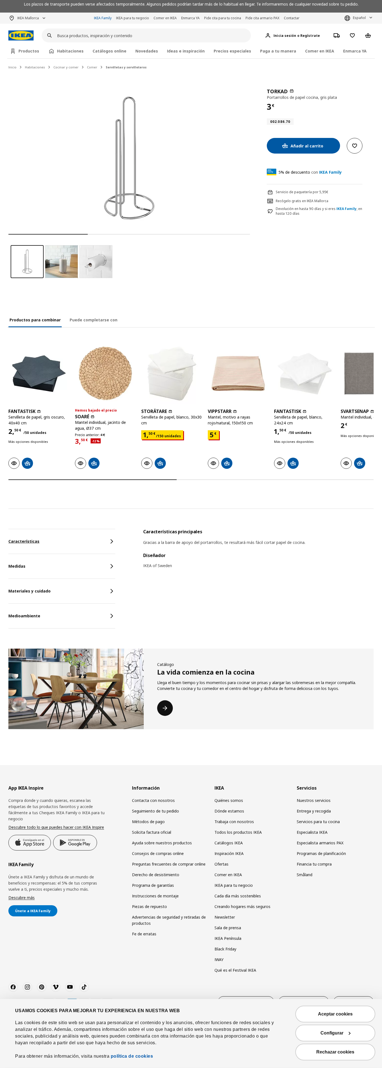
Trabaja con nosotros (234, 821)
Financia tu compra (314, 864)
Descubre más (21, 897)
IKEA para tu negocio (132, 18)
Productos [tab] (28, 51)
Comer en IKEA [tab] (319, 51)
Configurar (331, 1033)
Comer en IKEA (165, 18)
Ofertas (221, 864)
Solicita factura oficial (151, 832)
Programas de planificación (321, 853)
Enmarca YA (190, 18)
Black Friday (225, 949)
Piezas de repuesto (149, 906)
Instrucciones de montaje (155, 896)
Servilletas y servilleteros (126, 67)
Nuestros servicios (314, 800)
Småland (304, 874)
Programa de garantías (153, 885)
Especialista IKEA (312, 832)
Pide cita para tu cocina (222, 18)
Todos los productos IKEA (238, 832)
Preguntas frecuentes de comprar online (169, 864)
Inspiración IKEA (229, 853)
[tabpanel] (258, 552)
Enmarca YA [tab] (355, 51)
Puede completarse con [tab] (93, 319)
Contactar (292, 18)
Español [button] (359, 17)
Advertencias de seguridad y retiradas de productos (169, 920)
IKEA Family (103, 18)
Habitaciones (35, 67)
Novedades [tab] (146, 51)
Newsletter (224, 917)
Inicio (12, 67)
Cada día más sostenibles (237, 896)
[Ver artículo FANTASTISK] (38, 373)
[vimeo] (55, 987)
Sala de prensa (227, 927)
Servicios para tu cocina (318, 821)
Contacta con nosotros (153, 800)
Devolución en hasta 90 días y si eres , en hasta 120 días (319, 211)
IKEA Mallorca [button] (28, 18)
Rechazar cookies (335, 1052)
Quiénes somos (228, 800)
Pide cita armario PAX (262, 18)
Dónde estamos (229, 811)
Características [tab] (23, 541)
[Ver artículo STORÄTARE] (171, 373)
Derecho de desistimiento (155, 874)
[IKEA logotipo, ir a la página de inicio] (21, 35)
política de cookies (132, 1056)
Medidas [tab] (16, 566)
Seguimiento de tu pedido (155, 811)
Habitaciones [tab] (70, 51)
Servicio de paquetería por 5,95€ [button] (302, 192)
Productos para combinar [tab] (35, 319)
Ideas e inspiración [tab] (186, 51)
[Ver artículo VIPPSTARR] (238, 373)
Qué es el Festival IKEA (235, 970)
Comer (92, 67)
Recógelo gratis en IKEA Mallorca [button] (302, 201)
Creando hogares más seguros (242, 906)
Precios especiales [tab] (232, 51)
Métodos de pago (148, 821)
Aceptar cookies (335, 1014)
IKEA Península (227, 938)
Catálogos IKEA (228, 842)
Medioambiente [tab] (24, 615)
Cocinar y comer (66, 67)
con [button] (310, 172)
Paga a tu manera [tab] (278, 51)
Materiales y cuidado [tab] (29, 591)
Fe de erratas (144, 933)
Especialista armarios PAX (320, 842)
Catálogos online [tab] (109, 51)
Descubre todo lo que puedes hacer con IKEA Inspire (56, 827)
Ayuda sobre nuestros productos (162, 842)
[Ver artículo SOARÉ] (105, 373)
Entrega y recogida (314, 811)
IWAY (218, 959)
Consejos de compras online (158, 853)
